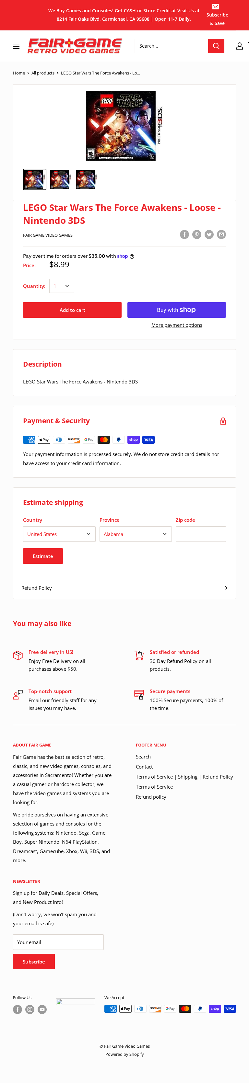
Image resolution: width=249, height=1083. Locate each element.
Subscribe (34, 961)
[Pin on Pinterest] (196, 234)
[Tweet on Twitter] (209, 234)
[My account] (239, 46)
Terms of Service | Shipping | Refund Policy (184, 776)
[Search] (216, 46)
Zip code (185, 520)
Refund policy (151, 796)
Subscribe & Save (217, 19)
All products (42, 73)
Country (32, 520)
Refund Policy (36, 588)
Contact (144, 766)
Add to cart (72, 310)
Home (19, 73)
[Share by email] (221, 234)
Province (110, 520)
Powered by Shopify (124, 1054)
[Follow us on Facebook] (17, 1009)
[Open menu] (16, 46)
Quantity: (34, 286)
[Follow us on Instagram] (29, 1009)
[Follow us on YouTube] (42, 1009)
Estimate (43, 556)
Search (143, 756)
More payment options (176, 325)
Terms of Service (154, 786)
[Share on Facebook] (184, 234)
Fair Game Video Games (48, 235)
